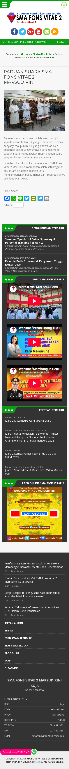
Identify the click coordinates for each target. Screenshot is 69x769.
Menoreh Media (53, 762)
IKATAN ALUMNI (14, 623)
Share (8, 205)
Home (27, 54)
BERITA (8, 630)
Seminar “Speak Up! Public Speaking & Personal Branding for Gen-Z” (30, 240)
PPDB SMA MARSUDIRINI (18, 638)
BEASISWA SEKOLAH (16, 645)
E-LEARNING (11, 668)
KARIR (7, 660)
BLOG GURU (11, 653)
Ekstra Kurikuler (43, 54)
